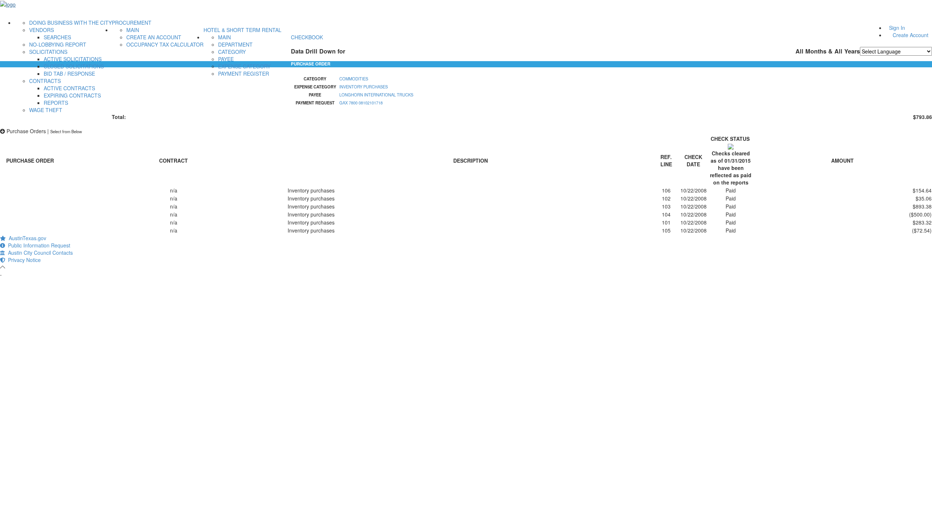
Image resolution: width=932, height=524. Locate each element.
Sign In (897, 27)
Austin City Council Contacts (39, 252)
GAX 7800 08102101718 (361, 103)
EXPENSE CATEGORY (244, 66)
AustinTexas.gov (26, 238)
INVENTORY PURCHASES (363, 87)
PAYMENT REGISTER (243, 73)
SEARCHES (57, 37)
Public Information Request (37, 245)
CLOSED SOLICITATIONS (74, 66)
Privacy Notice (23, 259)
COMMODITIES (353, 79)
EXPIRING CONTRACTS (72, 95)
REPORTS (56, 102)
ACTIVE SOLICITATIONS (73, 59)
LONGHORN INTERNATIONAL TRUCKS (376, 95)
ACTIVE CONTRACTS (69, 88)
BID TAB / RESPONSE (69, 73)
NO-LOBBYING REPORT (57, 44)
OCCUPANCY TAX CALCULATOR (165, 44)
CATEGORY (232, 51)
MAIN (132, 29)
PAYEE (226, 59)
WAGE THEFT (45, 110)
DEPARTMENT (235, 44)
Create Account (910, 35)
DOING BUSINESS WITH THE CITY (70, 22)
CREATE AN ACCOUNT (153, 37)
